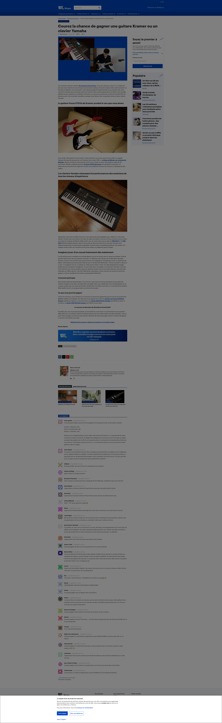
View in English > (62, 719)
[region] (111, 709)
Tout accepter (62, 713)
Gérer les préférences (76, 713)
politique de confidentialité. (85, 707)
